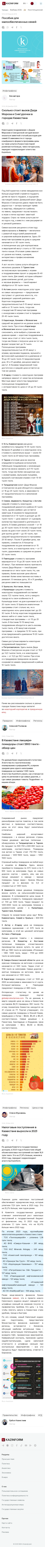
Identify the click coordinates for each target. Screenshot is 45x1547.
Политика (6, 1464)
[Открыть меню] (41, 3)
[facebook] (17, 1445)
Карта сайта (7, 1523)
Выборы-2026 (16, 10)
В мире (5, 1477)
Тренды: (5, 10)
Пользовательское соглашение (15, 1491)
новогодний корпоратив (15, 709)
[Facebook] (16, 27)
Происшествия (8, 1459)
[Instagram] (3, 27)
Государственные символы (13, 1500)
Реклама (5, 1532)
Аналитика (6, 1468)
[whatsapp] (7, 27)
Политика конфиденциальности (15, 1495)
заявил (16, 1298)
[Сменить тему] (33, 3)
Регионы (37, 721)
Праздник (8, 721)
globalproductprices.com (13, 998)
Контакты (6, 1527)
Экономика (6, 1473)
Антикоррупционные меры (13, 1505)
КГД (40, 1415)
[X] (21, 27)
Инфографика (9, 91)
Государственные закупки (13, 1509)
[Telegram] (12, 27)
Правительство (10, 1415)
